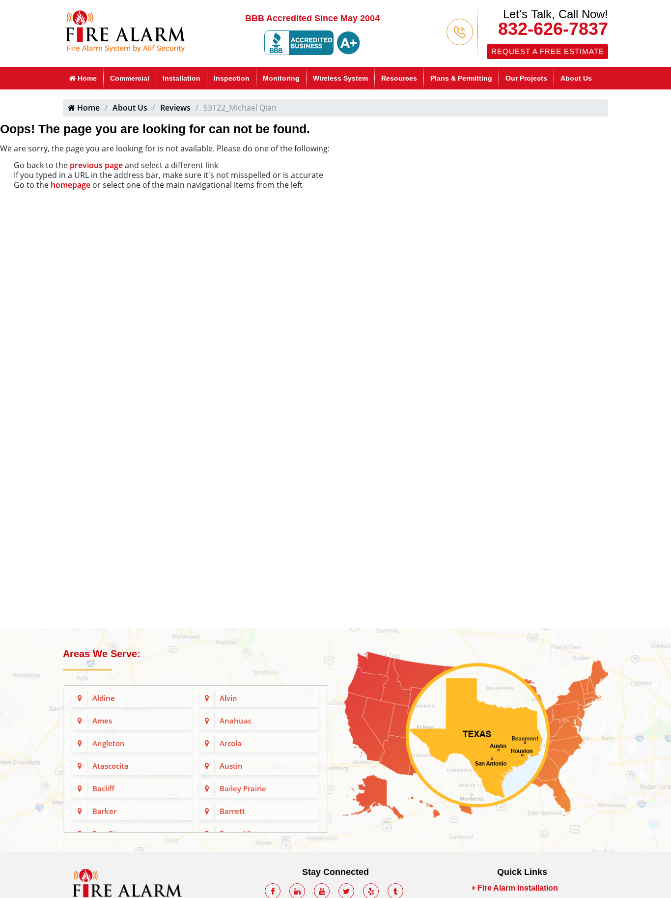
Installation (181, 78)
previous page (96, 165)
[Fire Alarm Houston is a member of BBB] (312, 42)
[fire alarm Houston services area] (475, 734)
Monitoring (281, 78)
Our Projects (526, 78)
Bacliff (103, 788)
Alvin (228, 698)
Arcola (231, 743)
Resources (399, 78)
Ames (102, 720)
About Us (576, 78)
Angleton (108, 743)
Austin (231, 766)
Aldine (103, 698)
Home (86, 78)
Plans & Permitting (461, 78)
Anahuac (236, 720)
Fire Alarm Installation (517, 888)
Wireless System (340, 78)
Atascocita (110, 766)
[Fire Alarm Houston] (125, 30)
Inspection (232, 78)
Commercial (129, 78)
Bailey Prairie (243, 788)
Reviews (175, 108)
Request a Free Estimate (547, 51)
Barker (104, 811)
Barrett (232, 811)
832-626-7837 (553, 29)
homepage (70, 184)
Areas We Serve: (101, 653)
